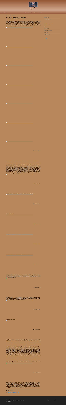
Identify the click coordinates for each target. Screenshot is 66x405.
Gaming (14, 15)
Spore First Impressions (46, 36)
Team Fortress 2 (46, 32)
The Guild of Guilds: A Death (47, 34)
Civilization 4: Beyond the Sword (47, 24)
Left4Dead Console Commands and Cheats (13, 392)
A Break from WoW (46, 21)
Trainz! (45, 26)
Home (6, 15)
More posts (45, 38)
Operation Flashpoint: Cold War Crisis (48, 30)
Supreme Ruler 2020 (46, 28)
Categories (10, 15)
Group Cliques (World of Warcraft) (47, 19)
